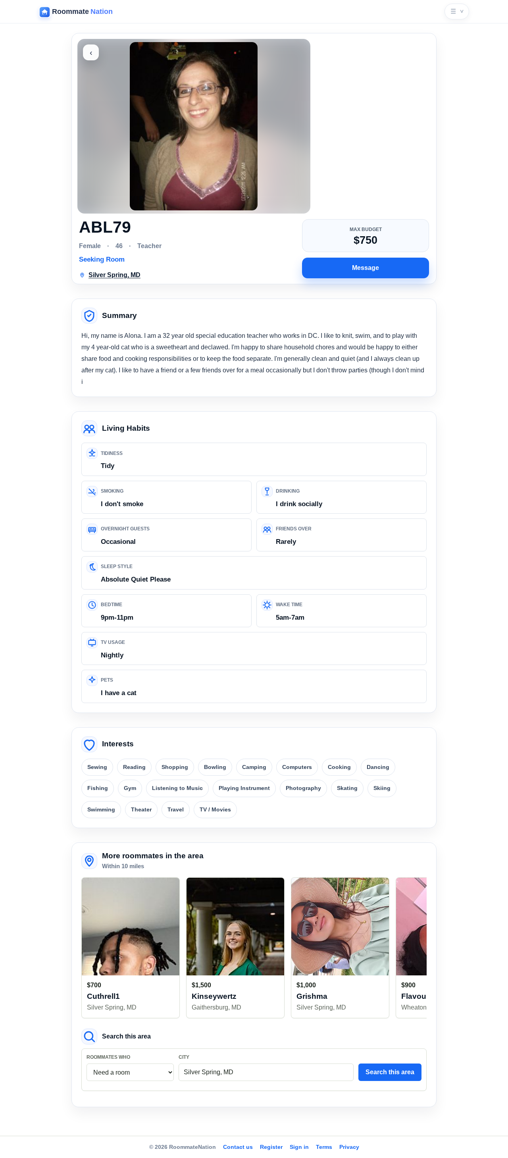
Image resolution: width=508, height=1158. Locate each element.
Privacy (349, 1147)
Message (365, 267)
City (184, 1057)
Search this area (390, 1072)
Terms (324, 1147)
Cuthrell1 (103, 996)
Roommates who (108, 1057)
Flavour (415, 996)
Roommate (82, 11)
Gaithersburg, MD (216, 1007)
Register (271, 1147)
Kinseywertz (214, 996)
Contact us (238, 1147)
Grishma (311, 996)
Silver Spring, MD (112, 1007)
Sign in (299, 1147)
